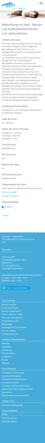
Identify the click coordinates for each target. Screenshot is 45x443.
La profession (9, 369)
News (4, 414)
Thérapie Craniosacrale (14, 340)
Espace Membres (10, 411)
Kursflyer (9, 207)
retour (6, 215)
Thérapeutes (8, 401)
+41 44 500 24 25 (12, 265)
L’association (8, 301)
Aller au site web (9, 192)
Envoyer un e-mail (10, 196)
